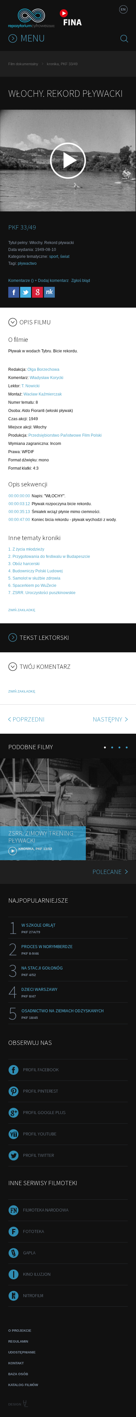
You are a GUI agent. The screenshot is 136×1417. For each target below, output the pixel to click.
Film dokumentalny (23, 64)
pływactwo (27, 263)
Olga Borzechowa (43, 369)
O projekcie (19, 1330)
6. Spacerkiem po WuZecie (32, 585)
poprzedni (29, 719)
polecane (106, 871)
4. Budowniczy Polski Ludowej (35, 571)
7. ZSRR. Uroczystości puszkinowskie (42, 592)
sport (53, 256)
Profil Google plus (44, 1112)
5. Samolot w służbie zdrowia (34, 578)
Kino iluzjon (37, 1274)
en (123, 9)
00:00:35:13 (19, 511)
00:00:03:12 (19, 504)
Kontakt (16, 1363)
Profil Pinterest (40, 1091)
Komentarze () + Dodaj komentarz (38, 280)
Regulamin (18, 1341)
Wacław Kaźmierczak (42, 394)
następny (108, 719)
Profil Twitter (38, 1155)
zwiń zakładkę (21, 610)
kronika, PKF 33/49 (62, 64)
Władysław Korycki (46, 377)
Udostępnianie (22, 1352)
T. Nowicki (30, 386)
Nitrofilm (33, 1295)
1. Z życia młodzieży (26, 549)
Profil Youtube (39, 1134)
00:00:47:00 (19, 519)
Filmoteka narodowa (45, 1210)
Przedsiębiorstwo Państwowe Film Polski (65, 435)
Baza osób (18, 1374)
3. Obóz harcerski (24, 563)
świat (64, 256)
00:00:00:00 (19, 496)
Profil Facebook (41, 1070)
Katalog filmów (23, 1385)
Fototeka (33, 1231)
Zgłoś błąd (80, 280)
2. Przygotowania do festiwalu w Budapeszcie (49, 556)
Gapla (29, 1253)
